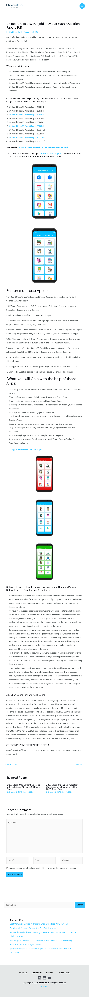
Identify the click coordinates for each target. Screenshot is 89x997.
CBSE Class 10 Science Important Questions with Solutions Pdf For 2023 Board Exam (62, 787)
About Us (23, 973)
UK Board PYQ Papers (51, 153)
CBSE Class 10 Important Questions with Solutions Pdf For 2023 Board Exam (24, 787)
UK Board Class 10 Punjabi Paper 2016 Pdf (26, 115)
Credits (44, 986)
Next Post (81, 764)
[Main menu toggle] (82, 6)
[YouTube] (49, 978)
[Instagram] (39, 978)
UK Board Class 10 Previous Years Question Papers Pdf (43, 147)
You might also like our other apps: (24, 449)
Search (80, 905)
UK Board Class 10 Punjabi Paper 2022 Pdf (27, 137)
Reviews (49, 973)
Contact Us (37, 973)
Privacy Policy (64, 973)
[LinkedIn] (44, 978)
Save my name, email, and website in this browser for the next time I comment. (44, 868)
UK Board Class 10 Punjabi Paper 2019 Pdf (26, 126)
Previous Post (10, 764)
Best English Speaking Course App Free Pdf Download (33, 928)
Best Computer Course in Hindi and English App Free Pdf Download (39, 924)
